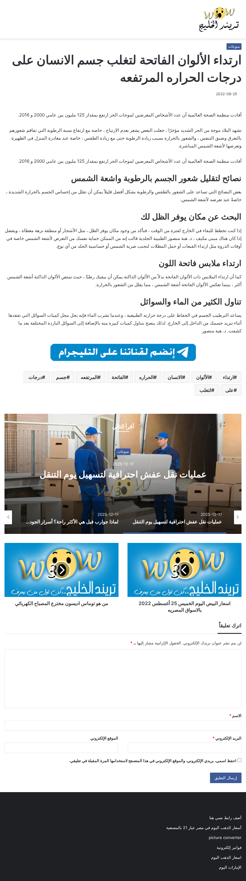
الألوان (202, 377)
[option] (123, 474)
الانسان (175, 377)
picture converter (225, 837)
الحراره (146, 377)
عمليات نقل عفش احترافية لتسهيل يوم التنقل (123, 474)
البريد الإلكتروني (227, 738)
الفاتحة (118, 377)
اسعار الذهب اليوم (226, 857)
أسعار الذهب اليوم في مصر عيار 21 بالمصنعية (204, 827)
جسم (61, 377)
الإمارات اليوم (230, 867)
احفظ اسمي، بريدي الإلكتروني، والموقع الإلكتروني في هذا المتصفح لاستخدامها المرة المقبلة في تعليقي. (152, 760)
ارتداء (228, 377)
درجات (35, 377)
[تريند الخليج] (219, 19)
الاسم (235, 715)
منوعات (234, 46)
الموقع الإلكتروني (104, 738)
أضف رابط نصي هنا (225, 817)
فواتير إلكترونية (229, 847)
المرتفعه (89, 377)
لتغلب (205, 390)
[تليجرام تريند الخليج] (123, 352)
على (229, 390)
